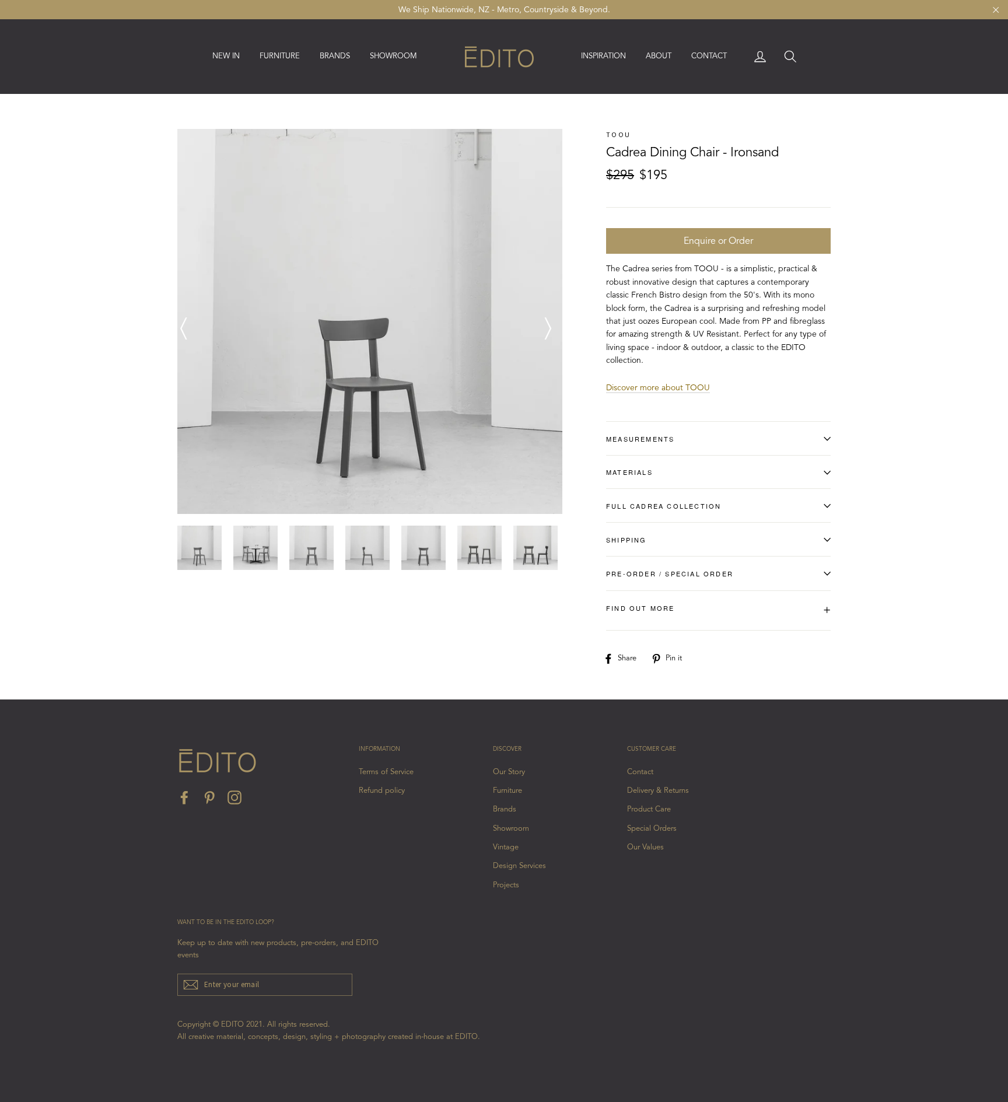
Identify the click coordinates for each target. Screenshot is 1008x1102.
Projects (506, 885)
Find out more (718, 610)
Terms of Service (386, 772)
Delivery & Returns (658, 791)
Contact (709, 56)
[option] (369, 321)
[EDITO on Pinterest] (209, 797)
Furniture (507, 791)
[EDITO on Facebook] (184, 797)
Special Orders (652, 828)
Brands (504, 809)
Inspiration (603, 56)
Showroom (393, 56)
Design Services (519, 866)
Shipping (626, 539)
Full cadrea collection (663, 505)
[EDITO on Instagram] (235, 797)
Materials (629, 472)
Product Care (649, 809)
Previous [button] (183, 321)
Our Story (509, 772)
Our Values (645, 847)
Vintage (506, 847)
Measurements (640, 438)
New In (226, 56)
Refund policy (382, 791)
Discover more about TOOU (658, 388)
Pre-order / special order (669, 573)
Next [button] (548, 321)
